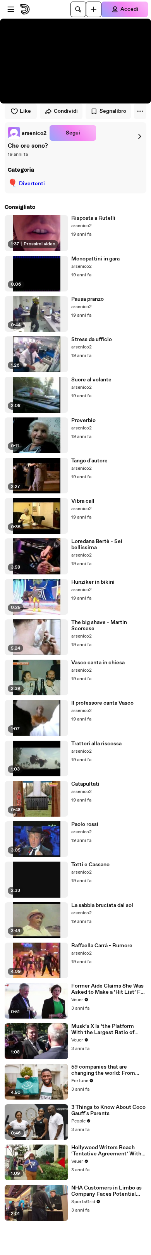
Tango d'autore (89, 461)
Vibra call (82, 501)
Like (25, 111)
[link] (27, 133)
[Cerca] (78, 9)
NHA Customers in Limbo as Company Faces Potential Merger (106, 1191)
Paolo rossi (84, 824)
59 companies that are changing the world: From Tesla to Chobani (103, 1070)
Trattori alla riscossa (96, 744)
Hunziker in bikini (93, 582)
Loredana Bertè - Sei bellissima (96, 544)
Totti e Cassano (90, 865)
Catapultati (85, 784)
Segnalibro (113, 111)
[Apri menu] (11, 9)
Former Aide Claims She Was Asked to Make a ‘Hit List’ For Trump (108, 989)
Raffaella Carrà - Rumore (101, 946)
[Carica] (93, 9)
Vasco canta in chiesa (98, 663)
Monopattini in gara (95, 259)
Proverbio (83, 420)
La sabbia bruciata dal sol (102, 905)
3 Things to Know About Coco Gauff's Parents (108, 1110)
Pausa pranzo (87, 299)
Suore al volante (91, 380)
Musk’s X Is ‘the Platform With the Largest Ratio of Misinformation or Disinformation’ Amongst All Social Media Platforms (107, 1029)
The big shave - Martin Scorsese (99, 625)
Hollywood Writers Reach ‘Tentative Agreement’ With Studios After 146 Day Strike (106, 1151)
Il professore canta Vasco (102, 703)
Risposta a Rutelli (93, 218)
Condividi (66, 111)
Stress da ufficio (91, 339)
